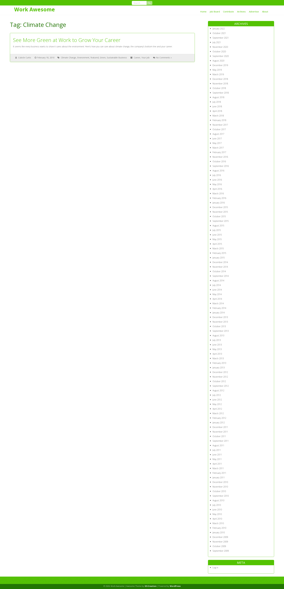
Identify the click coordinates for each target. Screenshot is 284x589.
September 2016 (221, 166)
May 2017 (217, 143)
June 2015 (217, 234)
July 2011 (217, 450)
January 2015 (219, 257)
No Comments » (164, 57)
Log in (215, 567)
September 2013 (221, 331)
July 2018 (217, 101)
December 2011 (220, 427)
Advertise (254, 11)
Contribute (228, 11)
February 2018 (219, 120)
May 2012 (217, 404)
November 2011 (220, 431)
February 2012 (219, 418)
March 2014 (218, 303)
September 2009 (221, 550)
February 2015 (219, 253)
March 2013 (218, 358)
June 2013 (217, 344)
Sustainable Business (117, 57)
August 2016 (218, 170)
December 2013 (220, 317)
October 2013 (219, 326)
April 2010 (217, 518)
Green (103, 57)
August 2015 (218, 225)
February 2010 (219, 527)
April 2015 (217, 243)
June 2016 (217, 179)
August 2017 (218, 134)
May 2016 (217, 184)
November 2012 (220, 376)
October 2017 (219, 129)
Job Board (215, 11)
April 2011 (217, 463)
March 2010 (218, 523)
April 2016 (217, 189)
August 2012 (218, 390)
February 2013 (219, 363)
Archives (241, 11)
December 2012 (220, 372)
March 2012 (218, 413)
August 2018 (218, 97)
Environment (83, 57)
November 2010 (220, 486)
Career (137, 57)
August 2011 (218, 445)
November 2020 (220, 47)
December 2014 (220, 262)
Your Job (145, 57)
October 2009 (219, 546)
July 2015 (217, 230)
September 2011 (221, 440)
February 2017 (219, 152)
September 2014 (221, 276)
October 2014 (219, 271)
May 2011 (217, 459)
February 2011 (219, 473)
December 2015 (220, 207)
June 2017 (217, 138)
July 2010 (217, 505)
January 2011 (219, 477)
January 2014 (219, 312)
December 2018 (220, 79)
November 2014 (220, 266)
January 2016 (219, 202)
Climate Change (68, 57)
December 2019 (220, 65)
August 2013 (218, 335)
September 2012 (221, 385)
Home (203, 11)
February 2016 (219, 198)
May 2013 (217, 349)
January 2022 (219, 28)
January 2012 (219, 422)
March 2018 (218, 115)
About (265, 11)
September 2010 (221, 495)
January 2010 (219, 532)
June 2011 (217, 454)
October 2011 (219, 436)
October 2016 (219, 161)
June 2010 (217, 509)
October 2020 (219, 51)
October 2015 (219, 216)
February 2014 (219, 308)
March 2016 (218, 193)
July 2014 (217, 285)
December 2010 (220, 482)
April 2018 (217, 111)
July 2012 (217, 395)
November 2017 (220, 124)
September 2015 (221, 221)
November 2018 (220, 83)
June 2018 (217, 106)
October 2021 (219, 33)
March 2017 (218, 147)
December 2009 (220, 537)
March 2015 (218, 248)
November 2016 (220, 156)
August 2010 (218, 500)
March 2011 (218, 468)
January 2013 (219, 367)
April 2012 (217, 408)
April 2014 (217, 298)
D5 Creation (150, 586)
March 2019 (218, 74)
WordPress (175, 586)
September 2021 (221, 37)
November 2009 (220, 541)
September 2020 (221, 56)
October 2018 (219, 88)
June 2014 (217, 289)
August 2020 (218, 60)
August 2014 (218, 280)
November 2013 (220, 321)
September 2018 (221, 92)
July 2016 (217, 175)
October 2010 (219, 491)
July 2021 (217, 42)
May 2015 (217, 239)
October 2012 (219, 381)
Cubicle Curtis (24, 57)
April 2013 (217, 353)
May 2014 (217, 294)
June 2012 (217, 399)
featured (95, 57)
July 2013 (217, 340)
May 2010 (217, 514)
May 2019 (217, 69)
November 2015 (220, 211)
